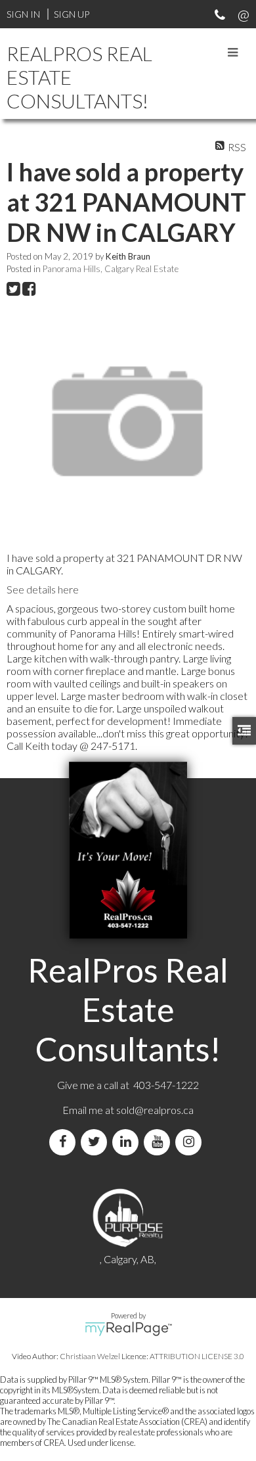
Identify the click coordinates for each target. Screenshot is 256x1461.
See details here (43, 589)
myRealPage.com (128, 1329)
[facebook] (65, 1142)
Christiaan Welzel (90, 1356)
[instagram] (191, 1142)
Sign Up (71, 14)
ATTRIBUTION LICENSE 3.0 (197, 1356)
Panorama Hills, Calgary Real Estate (111, 269)
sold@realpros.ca (155, 1109)
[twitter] (96, 1142)
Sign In (23, 14)
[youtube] (159, 1142)
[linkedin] (128, 1142)
